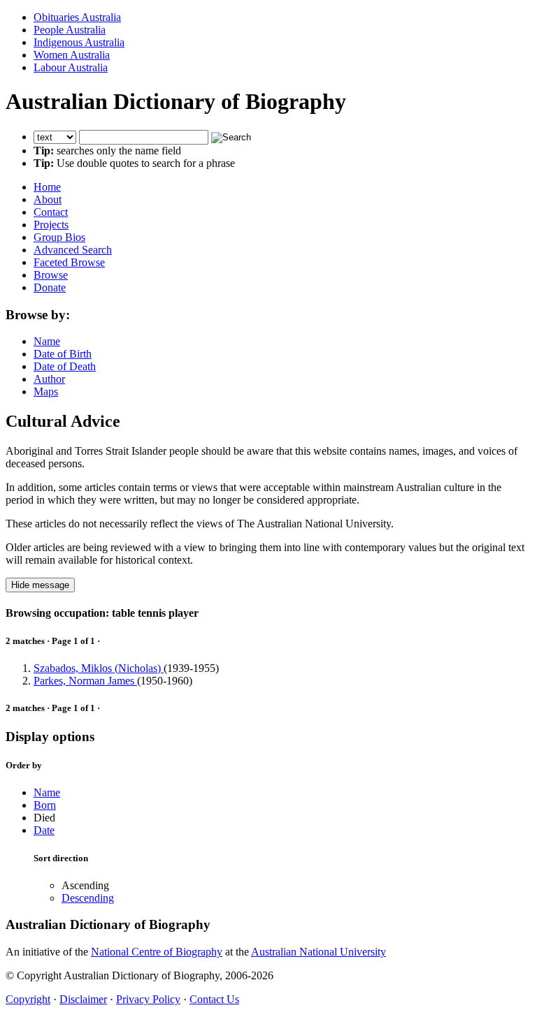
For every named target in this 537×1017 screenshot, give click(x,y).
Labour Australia (71, 67)
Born (45, 805)
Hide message (40, 585)
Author (49, 379)
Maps (46, 391)
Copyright (28, 999)
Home (47, 187)
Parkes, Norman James (85, 681)
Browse (51, 275)
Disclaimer (83, 999)
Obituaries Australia (77, 17)
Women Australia (72, 55)
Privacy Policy (148, 999)
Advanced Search (73, 250)
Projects (51, 225)
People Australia (70, 30)
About (48, 199)
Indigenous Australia (79, 42)
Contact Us (214, 999)
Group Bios (59, 237)
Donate (50, 287)
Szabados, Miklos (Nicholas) (99, 668)
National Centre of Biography (156, 952)
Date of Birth (63, 354)
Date (44, 830)
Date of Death (65, 366)
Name (47, 341)
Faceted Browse (69, 262)
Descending (88, 898)
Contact (51, 212)
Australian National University (318, 952)
